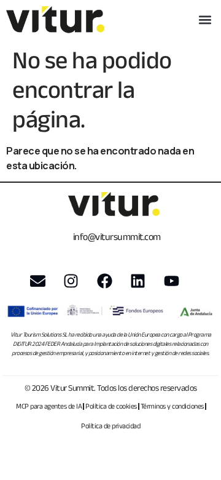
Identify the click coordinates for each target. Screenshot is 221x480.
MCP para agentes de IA (49, 406)
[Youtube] (171, 281)
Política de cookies (111, 406)
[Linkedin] (138, 281)
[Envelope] (37, 281)
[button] (205, 20)
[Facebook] (104, 281)
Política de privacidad (110, 426)
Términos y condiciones (172, 406)
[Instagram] (71, 281)
